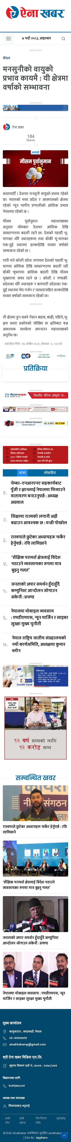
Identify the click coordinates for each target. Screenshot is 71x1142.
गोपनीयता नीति (41, 1120)
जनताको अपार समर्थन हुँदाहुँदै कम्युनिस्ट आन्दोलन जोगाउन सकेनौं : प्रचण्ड (35, 590)
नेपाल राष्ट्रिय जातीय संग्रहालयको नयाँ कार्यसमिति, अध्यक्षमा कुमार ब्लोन (39, 644)
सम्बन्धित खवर (35, 778)
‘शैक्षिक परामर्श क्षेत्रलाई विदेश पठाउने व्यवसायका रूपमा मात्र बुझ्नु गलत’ (36, 564)
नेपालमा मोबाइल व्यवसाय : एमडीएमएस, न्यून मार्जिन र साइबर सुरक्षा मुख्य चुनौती (39, 617)
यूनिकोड (61, 1118)
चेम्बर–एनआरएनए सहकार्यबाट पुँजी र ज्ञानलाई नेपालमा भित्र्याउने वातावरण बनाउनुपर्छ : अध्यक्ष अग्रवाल (38, 493)
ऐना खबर (18, 127)
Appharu (42, 1137)
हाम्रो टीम (7, 1120)
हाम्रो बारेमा (22, 1120)
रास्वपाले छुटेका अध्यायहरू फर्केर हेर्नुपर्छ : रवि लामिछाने (38, 540)
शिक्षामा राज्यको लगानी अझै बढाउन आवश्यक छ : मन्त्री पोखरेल (39, 519)
